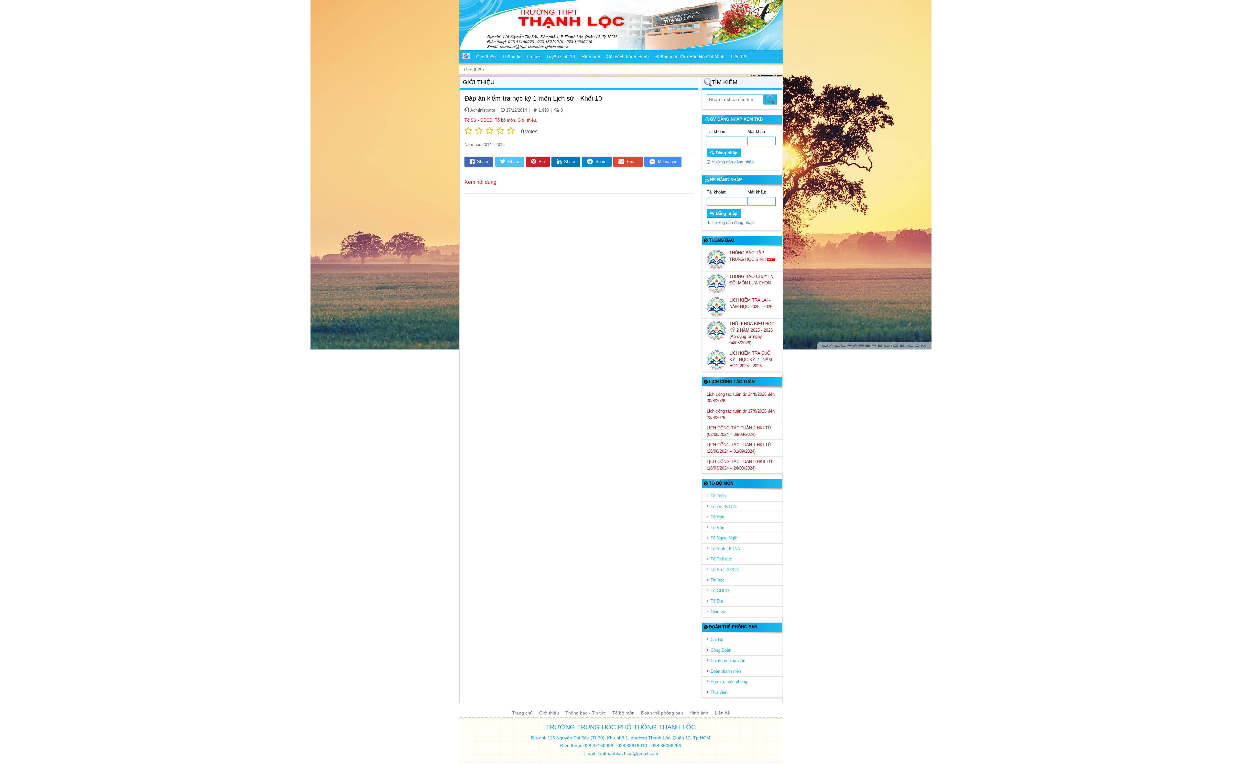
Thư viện (719, 692)
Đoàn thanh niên (726, 671)
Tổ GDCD (720, 590)
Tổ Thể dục (721, 559)
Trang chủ (522, 712)
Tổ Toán (718, 495)
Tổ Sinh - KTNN (725, 548)
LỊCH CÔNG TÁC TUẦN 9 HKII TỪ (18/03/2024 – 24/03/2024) (740, 465)
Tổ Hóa (717, 517)
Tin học (717, 580)
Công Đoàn (721, 650)
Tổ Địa (717, 601)
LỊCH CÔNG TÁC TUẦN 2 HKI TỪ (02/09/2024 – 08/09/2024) (739, 431)
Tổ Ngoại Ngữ (724, 538)
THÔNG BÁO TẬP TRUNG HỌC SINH (748, 256)
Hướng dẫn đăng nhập (732, 162)
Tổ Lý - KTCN (723, 506)
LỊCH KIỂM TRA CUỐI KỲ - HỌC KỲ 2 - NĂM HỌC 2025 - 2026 (750, 359)
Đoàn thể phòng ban (662, 712)
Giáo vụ (718, 611)
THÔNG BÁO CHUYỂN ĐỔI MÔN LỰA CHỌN (751, 279)
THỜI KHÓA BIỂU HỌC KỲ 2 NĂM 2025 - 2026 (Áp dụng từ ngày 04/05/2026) (751, 333)
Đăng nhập (725, 152)
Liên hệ (722, 712)
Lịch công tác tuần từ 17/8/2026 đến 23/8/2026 (741, 414)
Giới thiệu (527, 120)
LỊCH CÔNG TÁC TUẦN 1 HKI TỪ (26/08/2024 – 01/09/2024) (739, 448)
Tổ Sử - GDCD (478, 120)
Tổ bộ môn (505, 120)
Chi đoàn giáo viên (728, 660)
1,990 (543, 110)
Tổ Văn (717, 527)
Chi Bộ (717, 639)
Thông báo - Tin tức (585, 712)
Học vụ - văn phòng (729, 681)
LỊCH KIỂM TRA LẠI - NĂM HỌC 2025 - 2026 (751, 303)
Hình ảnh (699, 712)
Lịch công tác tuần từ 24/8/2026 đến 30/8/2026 (741, 397)
